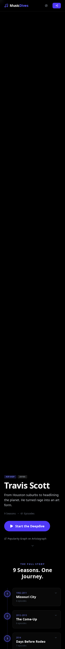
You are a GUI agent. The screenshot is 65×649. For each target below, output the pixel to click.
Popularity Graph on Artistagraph (27, 538)
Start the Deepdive (30, 526)
